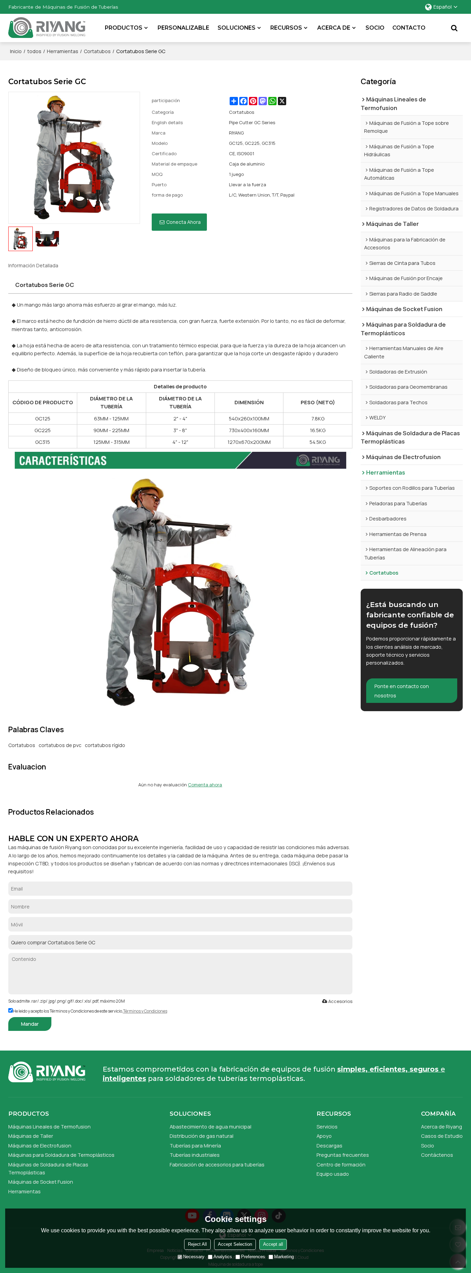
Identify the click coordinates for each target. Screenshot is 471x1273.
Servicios (327, 1126)
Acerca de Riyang (441, 1126)
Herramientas (62, 51)
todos (34, 51)
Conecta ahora (183, 222)
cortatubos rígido (105, 745)
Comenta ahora (205, 785)
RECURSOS (286, 27)
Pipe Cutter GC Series (252, 122)
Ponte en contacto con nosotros (401, 691)
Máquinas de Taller (30, 1135)
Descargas (329, 1145)
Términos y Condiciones (145, 1011)
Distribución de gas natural (201, 1135)
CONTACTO (408, 27)
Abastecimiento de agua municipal (210, 1126)
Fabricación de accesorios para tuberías (217, 1164)
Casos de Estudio (442, 1135)
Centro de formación (341, 1164)
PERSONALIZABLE (183, 27)
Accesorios (340, 1001)
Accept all (273, 1244)
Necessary (193, 1256)
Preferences (253, 1256)
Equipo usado (333, 1173)
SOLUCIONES (236, 27)
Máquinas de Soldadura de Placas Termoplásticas (48, 1168)
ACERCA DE (333, 27)
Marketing (284, 1256)
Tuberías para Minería (195, 1145)
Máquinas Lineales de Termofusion (49, 1126)
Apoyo (324, 1135)
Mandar (30, 1023)
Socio (427, 1145)
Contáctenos (437, 1154)
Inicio (16, 51)
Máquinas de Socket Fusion (40, 1181)
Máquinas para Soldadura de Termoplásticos (61, 1154)
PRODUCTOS (123, 27)
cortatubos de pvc (60, 745)
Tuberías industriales (195, 1154)
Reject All (197, 1244)
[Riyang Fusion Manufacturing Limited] (46, 29)
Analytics (222, 1256)
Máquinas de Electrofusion (39, 1145)
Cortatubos (97, 51)
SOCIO (374, 27)
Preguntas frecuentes (343, 1154)
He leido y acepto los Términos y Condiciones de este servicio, (90, 1011)
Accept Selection (235, 1244)
